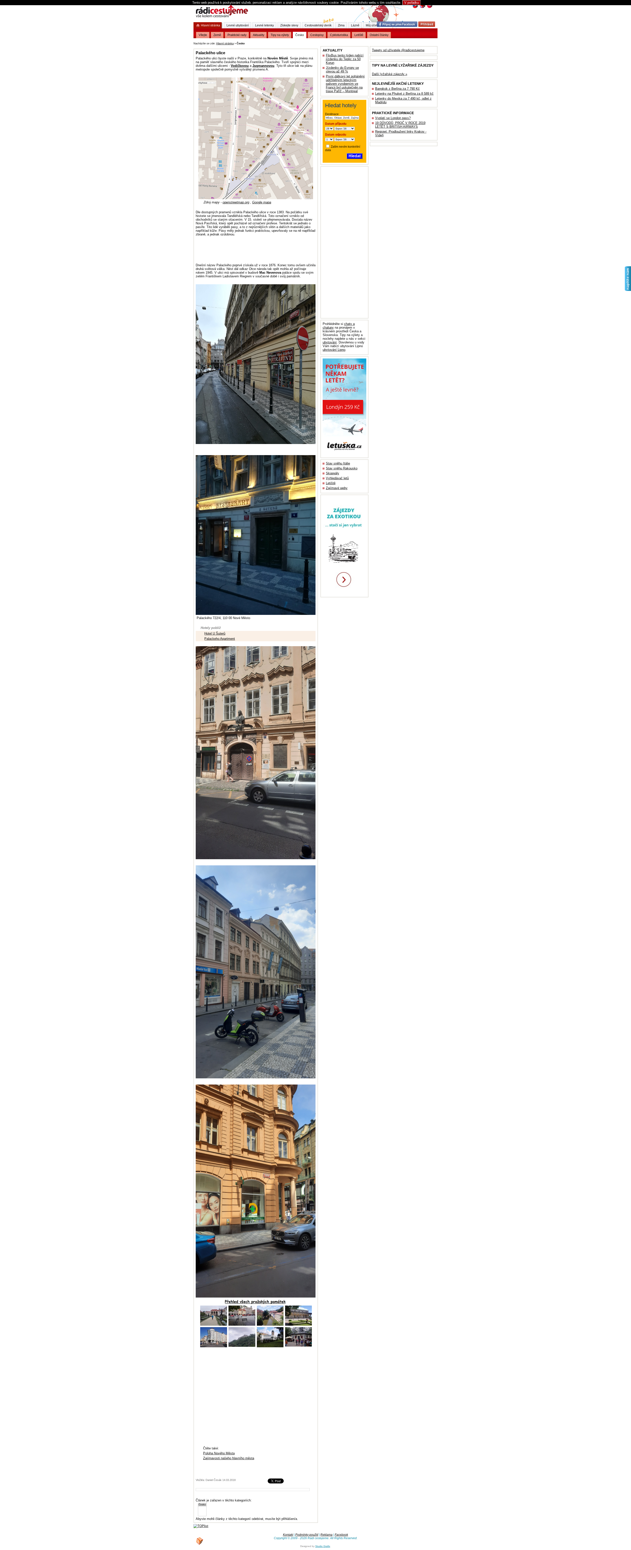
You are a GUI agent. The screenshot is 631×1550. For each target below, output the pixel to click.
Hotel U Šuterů (214, 633)
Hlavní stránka (225, 43)
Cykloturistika (339, 35)
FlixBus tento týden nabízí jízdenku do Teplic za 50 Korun (345, 59)
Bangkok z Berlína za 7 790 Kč (397, 88)
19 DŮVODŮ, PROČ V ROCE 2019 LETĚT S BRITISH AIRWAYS (400, 124)
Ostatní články (379, 35)
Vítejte (203, 35)
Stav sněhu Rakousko (341, 468)
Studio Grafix (322, 1546)
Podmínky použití (306, 1534)
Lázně (355, 25)
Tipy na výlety (280, 35)
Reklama (326, 1534)
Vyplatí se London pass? (393, 118)
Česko (299, 35)
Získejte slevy (289, 25)
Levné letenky (264, 25)
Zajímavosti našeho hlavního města (228, 1458)
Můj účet (371, 25)
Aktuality (258, 35)
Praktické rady (237, 35)
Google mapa (261, 202)
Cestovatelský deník (318, 25)
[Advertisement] (307, 42)
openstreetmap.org (236, 202)
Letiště (330, 483)
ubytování (330, 342)
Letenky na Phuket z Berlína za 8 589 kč (404, 93)
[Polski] (429, 7)
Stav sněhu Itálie (338, 463)
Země (217, 35)
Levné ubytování (238, 25)
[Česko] (202, 1504)
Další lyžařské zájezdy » (389, 74)
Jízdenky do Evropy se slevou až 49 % (342, 69)
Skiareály (332, 473)
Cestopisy (317, 35)
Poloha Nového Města (219, 1453)
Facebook (341, 1534)
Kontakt (288, 1534)
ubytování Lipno (334, 350)
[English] (422, 7)
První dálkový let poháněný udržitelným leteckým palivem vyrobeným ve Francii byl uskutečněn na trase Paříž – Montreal (345, 83)
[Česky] (415, 7)
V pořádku (411, 2)
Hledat (355, 156)
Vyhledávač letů (337, 478)
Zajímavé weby (337, 488)
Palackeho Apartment (219, 639)
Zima (341, 25)
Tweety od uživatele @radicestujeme (398, 50)
